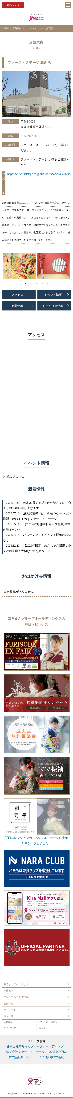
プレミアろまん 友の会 (16, 997)
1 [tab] (25, 283)
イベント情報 (53, 295)
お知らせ (8, 1003)
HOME (5, 28)
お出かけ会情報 (52, 306)
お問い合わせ (13, 5)
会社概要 (8, 1022)
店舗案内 (17, 28)
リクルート (10, 1009)
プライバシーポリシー (49, 1022)
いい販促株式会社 (52, 1057)
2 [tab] (31, 283)
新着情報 (17, 306)
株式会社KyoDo (19, 1057)
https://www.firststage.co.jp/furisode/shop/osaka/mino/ (39, 174)
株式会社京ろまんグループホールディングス (36, 1046)
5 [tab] (48, 283)
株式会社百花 (58, 1051)
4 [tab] (42, 283)
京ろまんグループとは (16, 984)
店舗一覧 (8, 1016)
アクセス (17, 295)
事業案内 (8, 990)
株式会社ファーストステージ (25, 1051)
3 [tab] (36, 283)
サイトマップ (10, 1028)
